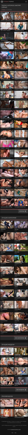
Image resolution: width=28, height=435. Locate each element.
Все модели (20, 389)
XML (15, 432)
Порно (9, 1)
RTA (12, 432)
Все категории (19, 338)
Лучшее (9, 9)
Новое (3, 9)
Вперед (21, 211)
